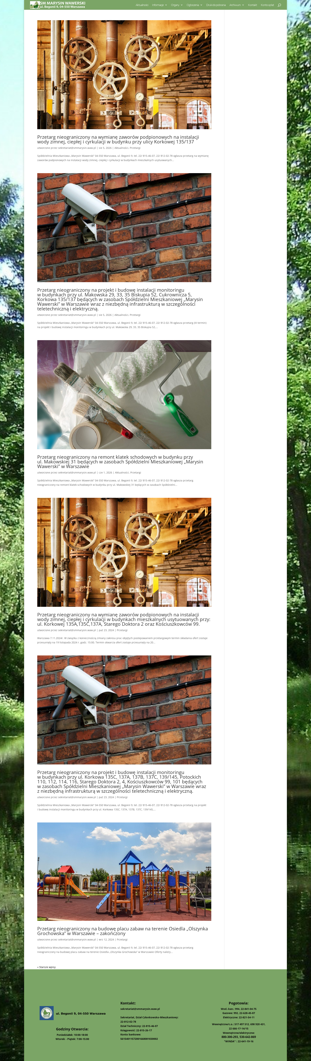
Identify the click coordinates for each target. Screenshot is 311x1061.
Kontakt (252, 5)
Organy (175, 5)
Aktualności (142, 5)
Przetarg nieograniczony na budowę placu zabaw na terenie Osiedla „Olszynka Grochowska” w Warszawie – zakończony (122, 931)
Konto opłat (267, 5)
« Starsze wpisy (46, 967)
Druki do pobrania (216, 5)
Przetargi (135, 148)
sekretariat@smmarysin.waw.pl (77, 148)
